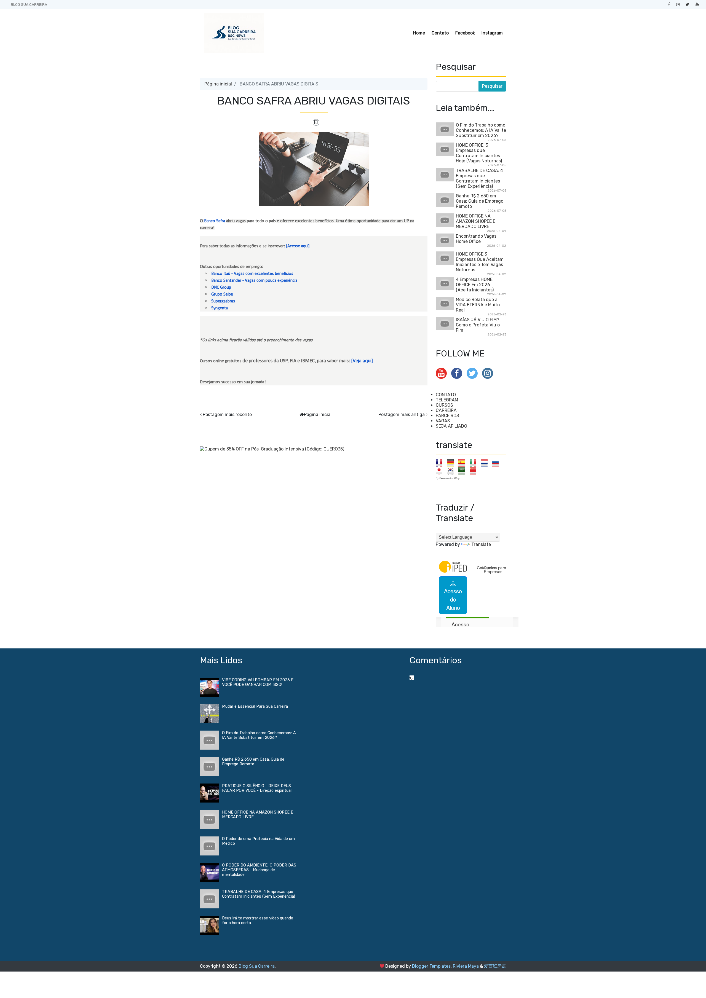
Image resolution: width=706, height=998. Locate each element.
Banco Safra (214, 221)
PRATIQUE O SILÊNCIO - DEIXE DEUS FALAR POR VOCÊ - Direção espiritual (257, 788)
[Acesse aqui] (298, 246)
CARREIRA (446, 410)
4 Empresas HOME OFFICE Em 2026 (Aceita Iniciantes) (475, 285)
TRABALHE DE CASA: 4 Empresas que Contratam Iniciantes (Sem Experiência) (479, 178)
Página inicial (218, 84)
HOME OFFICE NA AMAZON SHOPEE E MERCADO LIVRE (475, 221)
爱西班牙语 (495, 966)
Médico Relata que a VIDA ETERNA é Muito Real (478, 305)
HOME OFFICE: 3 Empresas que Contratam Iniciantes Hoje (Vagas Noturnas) (479, 153)
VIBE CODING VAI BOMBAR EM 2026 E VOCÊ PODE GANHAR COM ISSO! (257, 682)
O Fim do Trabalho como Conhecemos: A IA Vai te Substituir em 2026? (481, 130)
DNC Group (221, 287)
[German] (452, 463)
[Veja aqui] (362, 361)
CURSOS (444, 405)
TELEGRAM (447, 400)
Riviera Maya (466, 966)
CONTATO (446, 394)
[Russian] (497, 463)
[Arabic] (463, 470)
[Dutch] (486, 463)
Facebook (465, 33)
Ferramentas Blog (449, 478)
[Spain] (463, 463)
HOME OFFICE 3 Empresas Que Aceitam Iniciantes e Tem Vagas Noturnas (480, 261)
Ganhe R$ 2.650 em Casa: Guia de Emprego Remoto (479, 201)
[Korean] (452, 470)
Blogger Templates (431, 966)
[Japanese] (441, 470)
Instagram (492, 33)
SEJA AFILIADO (451, 426)
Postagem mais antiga (401, 414)
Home (419, 33)
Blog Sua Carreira (257, 966)
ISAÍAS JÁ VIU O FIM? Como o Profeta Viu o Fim (478, 325)
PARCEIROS (447, 415)
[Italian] (475, 463)
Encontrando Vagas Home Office (476, 239)
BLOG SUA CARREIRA (29, 4)
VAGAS (443, 420)
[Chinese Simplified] (475, 470)
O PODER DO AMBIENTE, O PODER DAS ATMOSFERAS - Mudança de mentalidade (259, 870)
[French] (441, 463)
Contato (440, 33)
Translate (481, 544)
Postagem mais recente (227, 414)
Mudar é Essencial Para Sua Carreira (255, 706)
